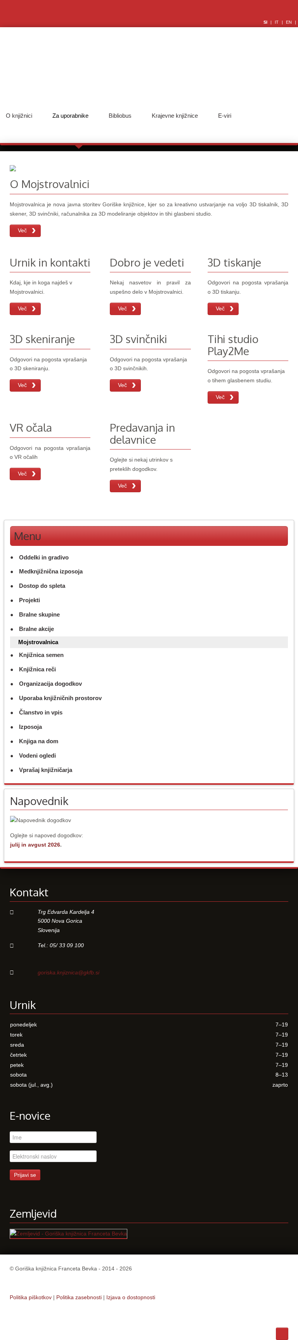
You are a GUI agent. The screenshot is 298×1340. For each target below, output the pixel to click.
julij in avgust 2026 (35, 845)
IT (277, 22)
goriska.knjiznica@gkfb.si (68, 972)
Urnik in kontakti (50, 262)
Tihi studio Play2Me (233, 345)
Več (22, 230)
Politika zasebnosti (79, 1297)
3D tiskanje (234, 262)
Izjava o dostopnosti (130, 1297)
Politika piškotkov (31, 1297)
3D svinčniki (138, 339)
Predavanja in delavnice (142, 433)
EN (289, 22)
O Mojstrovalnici (50, 184)
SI (266, 22)
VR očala (31, 427)
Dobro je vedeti (147, 262)
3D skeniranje (42, 339)
